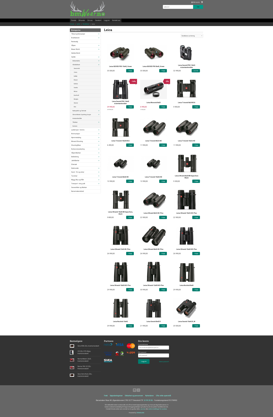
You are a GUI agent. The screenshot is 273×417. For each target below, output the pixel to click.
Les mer (143, 409)
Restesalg (74, 41)
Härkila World (75, 53)
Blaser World (75, 49)
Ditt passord (142, 352)
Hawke (76, 87)
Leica (75, 76)
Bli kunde (82, 20)
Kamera (75, 126)
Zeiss (75, 72)
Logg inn (107, 20)
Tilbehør (75, 122)
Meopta (76, 99)
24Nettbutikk (140, 412)
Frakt (106, 396)
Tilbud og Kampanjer (78, 34)
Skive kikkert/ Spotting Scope (82, 114)
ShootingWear (76, 145)
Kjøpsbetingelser (116, 396)
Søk (198, 7)
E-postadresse (143, 344)
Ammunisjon (75, 134)
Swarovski (77, 68)
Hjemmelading (76, 137)
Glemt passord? (164, 361)
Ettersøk (74, 164)
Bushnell (76, 95)
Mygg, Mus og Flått (77, 180)
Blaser (76, 80)
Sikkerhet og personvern (134, 396)
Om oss (90, 20)
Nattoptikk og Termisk (79, 110)
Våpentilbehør (76, 153)
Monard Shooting (77, 141)
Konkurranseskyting (78, 149)
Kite (75, 107)
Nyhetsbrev (149, 396)
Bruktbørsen (75, 38)
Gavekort (98, 20)
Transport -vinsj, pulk (78, 183)
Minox (75, 91)
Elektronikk (75, 168)
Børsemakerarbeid (77, 191)
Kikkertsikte (76, 61)
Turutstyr (74, 176)
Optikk (73, 57)
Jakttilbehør (75, 160)
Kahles (76, 84)
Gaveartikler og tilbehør (79, 187)
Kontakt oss (116, 20)
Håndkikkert (76, 64)
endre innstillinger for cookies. (157, 409)
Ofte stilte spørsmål (163, 396)
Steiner (76, 103)
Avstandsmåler (77, 118)
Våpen (73, 45)
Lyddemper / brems (77, 130)
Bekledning (75, 157)
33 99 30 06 (148, 400)
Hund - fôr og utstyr (77, 172)
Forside (73, 20)
